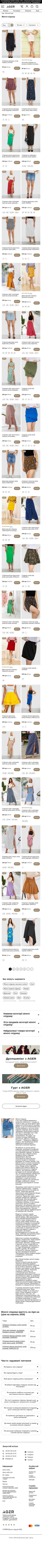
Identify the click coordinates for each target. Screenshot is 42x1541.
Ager (3, 13)
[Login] (27, 6)
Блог (4, 1501)
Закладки (31, 1479)
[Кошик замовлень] (32, 6)
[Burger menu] (2, 7)
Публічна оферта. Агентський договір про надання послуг (10, 1497)
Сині (32, 984)
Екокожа (23, 993)
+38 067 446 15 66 (10, 1451)
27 (28, 212)
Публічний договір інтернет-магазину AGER (10, 1487)
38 (28, 306)
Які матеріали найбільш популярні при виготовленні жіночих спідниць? (20, 1393)
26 (25, 73)
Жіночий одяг (9, 13)
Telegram (30, 1457)
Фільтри (19, 25)
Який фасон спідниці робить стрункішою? (18, 1379)
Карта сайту (6, 1469)
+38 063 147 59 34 (10, 1456)
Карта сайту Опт (8, 1472)
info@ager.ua (9, 1458)
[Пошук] (37, 6)
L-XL (4, 212)
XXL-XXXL (18, 212)
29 (11, 353)
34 (23, 306)
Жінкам (5, 11)
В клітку (26, 998)
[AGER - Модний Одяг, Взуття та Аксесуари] (11, 6)
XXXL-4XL (30, 166)
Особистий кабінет (32, 1472)
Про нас (5, 1484)
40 (23, 119)
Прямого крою (9, 998)
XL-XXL (24, 166)
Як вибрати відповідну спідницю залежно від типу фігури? (20, 1385)
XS (23, 399)
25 (23, 73)
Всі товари (6, 1475)
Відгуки (5, 1481)
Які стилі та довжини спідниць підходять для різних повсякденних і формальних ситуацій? (20, 1401)
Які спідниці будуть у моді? (13, 1373)
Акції (37, 11)
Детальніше (21, 1066)
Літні (15, 993)
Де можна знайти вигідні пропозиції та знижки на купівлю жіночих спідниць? (20, 1424)
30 (31, 73)
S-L (3, 71)
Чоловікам (16, 11)
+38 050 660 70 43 (10, 1453)
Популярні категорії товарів (9, 1478)
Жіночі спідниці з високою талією (15, 984)
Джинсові (7, 993)
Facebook (30, 1452)
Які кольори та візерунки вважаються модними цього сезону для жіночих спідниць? (20, 1408)
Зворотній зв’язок (32, 1492)
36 (25, 306)
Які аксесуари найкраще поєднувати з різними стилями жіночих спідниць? (20, 1431)
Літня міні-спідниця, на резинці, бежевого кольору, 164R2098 (13, 1331)
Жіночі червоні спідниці (12, 988)
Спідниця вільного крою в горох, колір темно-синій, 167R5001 (13, 1342)
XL (34, 445)
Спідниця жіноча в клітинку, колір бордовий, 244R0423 (14, 1336)
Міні (19, 998)
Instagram (30, 1454)
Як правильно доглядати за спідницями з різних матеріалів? (20, 1416)
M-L (7, 212)
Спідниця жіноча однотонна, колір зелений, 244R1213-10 (14, 1347)
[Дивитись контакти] (22, 6)
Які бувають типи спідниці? (13, 1367)
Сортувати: (32, 25)
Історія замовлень (32, 1476)
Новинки (28, 11)
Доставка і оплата (32, 1500)
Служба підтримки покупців (32, 1504)
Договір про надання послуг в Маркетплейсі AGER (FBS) (9, 1492)
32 (34, 73)
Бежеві (26, 988)
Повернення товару (33, 1496)
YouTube (30, 1459)
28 (28, 73)
